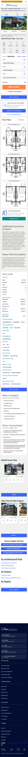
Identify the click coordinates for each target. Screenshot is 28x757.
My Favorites (4, 698)
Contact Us (3, 689)
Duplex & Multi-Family (7, 565)
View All (13, 535)
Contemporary (16, 322)
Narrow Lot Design (7, 367)
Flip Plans (21, 119)
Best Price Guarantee (6, 731)
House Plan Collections (6, 677)
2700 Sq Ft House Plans (13, 548)
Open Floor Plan (14, 355)
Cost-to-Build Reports (6, 713)
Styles (6, 8)
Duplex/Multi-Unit (7, 322)
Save (6, 14)
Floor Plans (14, 31)
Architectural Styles (5, 674)
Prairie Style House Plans (8, 568)
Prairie (22, 322)
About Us (3, 728)
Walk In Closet (6, 383)
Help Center (4, 686)
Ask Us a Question (14, 97)
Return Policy (4, 692)
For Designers (4, 716)
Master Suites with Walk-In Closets (11, 578)
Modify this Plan (14, 218)
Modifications (4, 710)
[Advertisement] (14, 608)
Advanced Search (5, 665)
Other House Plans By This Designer (13, 544)
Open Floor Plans (6, 575)
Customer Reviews (5, 734)
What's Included (5, 707)
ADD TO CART (14, 87)
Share (24, 14)
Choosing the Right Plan (6, 671)
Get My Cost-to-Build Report (14, 110)
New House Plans (5, 668)
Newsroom (3, 737)
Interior (5, 31)
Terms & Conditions (3, 749)
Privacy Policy (11, 749)
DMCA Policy (18, 749)
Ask (17, 14)
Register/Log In (4, 695)
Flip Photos (23, 31)
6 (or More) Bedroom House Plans (13, 552)
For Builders (4, 719)
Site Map (24, 749)
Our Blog (3, 740)
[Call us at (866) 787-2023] (26, 1)
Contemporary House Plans (14, 8)
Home (2, 8)
